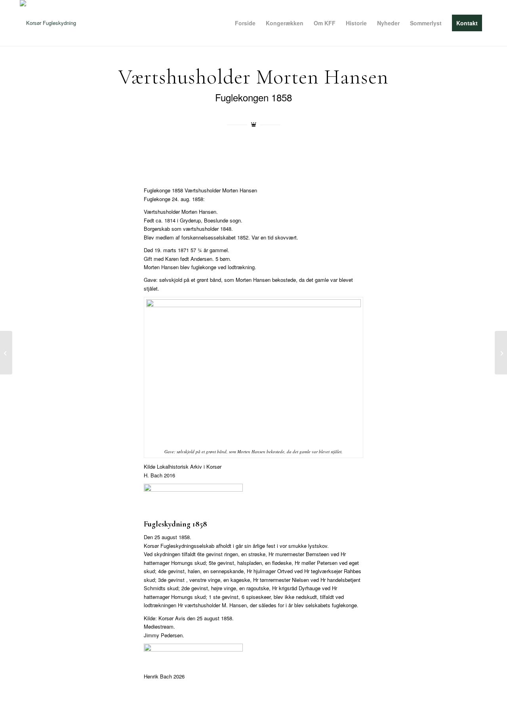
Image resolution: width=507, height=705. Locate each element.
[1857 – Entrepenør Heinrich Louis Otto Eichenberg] (501, 352)
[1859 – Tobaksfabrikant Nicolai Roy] (6, 352)
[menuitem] (245, 23)
